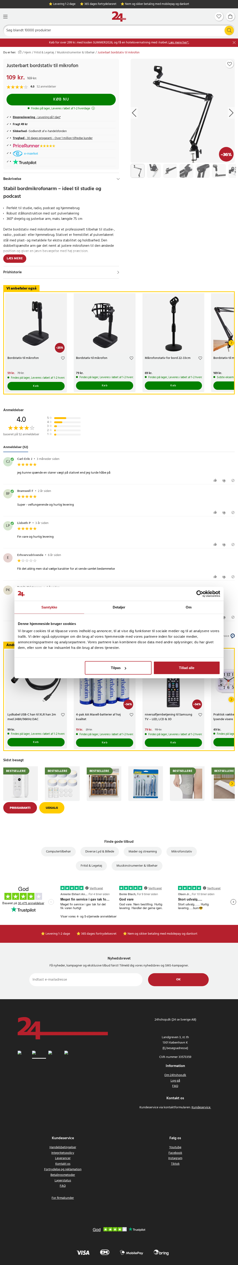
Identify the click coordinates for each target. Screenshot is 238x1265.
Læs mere (15, 258)
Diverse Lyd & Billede (99, 851)
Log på (175, 1080)
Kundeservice (201, 1107)
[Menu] (5, 16)
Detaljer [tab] (119, 607)
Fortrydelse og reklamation (63, 1169)
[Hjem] (119, 16)
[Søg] (229, 30)
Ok (178, 979)
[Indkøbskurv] (230, 16)
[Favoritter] (219, 16)
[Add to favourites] (229, 64)
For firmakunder (63, 1198)
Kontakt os (62, 1164)
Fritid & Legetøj (44, 52)
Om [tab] (189, 607)
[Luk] (234, 42)
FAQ (175, 1086)
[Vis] (118, 272)
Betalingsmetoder (62, 1175)
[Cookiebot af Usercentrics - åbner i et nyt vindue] (199, 593)
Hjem (27, 52)
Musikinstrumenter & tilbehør (76, 52)
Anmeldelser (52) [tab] (15, 447)
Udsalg (52, 807)
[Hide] (118, 179)
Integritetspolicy (62, 1153)
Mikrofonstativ (181, 851)
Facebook (175, 1153)
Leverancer (63, 1158)
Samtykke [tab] (49, 607)
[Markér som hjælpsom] (216, 480)
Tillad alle (186, 668)
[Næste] (231, 343)
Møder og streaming (143, 851)
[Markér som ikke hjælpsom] (224, 480)
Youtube (175, 1147)
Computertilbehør (58, 851)
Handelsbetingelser (63, 1147)
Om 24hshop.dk (175, 1075)
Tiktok (175, 1164)
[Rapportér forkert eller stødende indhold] (233, 480)
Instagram (175, 1158)
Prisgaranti (20, 807)
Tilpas (116, 668)
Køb (36, 386)
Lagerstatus (63, 1180)
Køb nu (61, 99)
